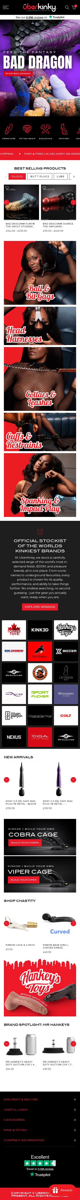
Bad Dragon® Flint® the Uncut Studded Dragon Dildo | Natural (20, 225)
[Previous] (6, 176)
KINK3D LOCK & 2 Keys (20, 944)
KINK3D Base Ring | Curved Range (55, 946)
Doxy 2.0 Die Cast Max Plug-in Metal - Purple (58, 802)
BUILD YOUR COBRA (25, 842)
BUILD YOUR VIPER (24, 880)
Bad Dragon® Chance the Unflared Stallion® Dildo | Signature (58, 225)
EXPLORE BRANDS (40, 606)
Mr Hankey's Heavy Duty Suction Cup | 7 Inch (57, 1063)
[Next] (73, 176)
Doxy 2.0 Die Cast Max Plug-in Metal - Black (21, 802)
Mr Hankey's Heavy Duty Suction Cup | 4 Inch (20, 1063)
